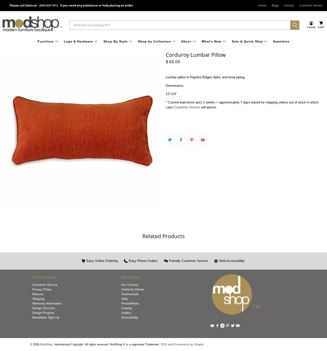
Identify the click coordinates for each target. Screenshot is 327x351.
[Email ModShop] (212, 326)
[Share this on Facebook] (181, 140)
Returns (37, 294)
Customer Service (310, 5)
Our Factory (129, 284)
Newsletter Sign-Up (45, 317)
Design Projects (43, 312)
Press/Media (130, 303)
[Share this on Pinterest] (192, 140)
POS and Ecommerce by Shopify (182, 344)
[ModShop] (32, 25)
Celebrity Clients (132, 289)
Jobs (124, 298)
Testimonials (130, 294)
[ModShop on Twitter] (233, 326)
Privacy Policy (42, 289)
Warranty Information (47, 303)
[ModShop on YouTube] (238, 326)
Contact (289, 5)
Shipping (38, 298)
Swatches (281, 41)
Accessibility (129, 317)
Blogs (275, 5)
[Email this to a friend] (203, 140)
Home (262, 5)
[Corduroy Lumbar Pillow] (81, 131)
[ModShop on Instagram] (222, 326)
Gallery (126, 312)
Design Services (43, 308)
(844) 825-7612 (48, 5)
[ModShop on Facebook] (217, 326)
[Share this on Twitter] (170, 140)
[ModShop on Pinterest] (228, 326)
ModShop (46, 344)
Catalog (126, 308)
